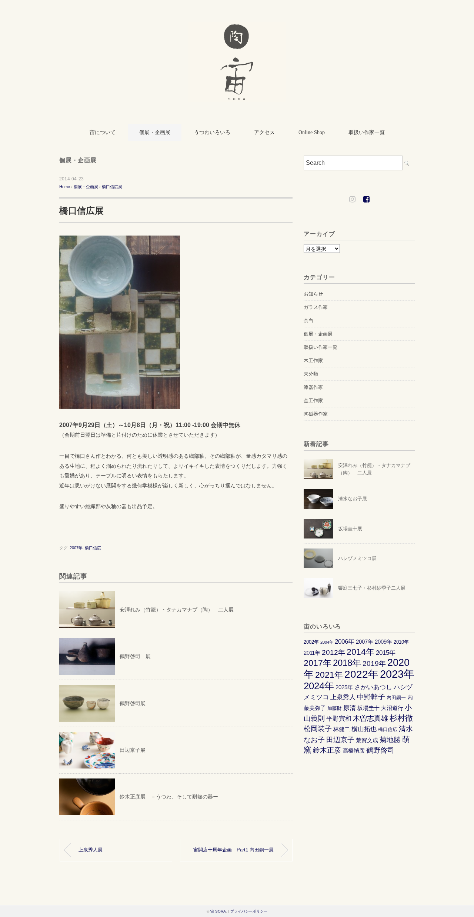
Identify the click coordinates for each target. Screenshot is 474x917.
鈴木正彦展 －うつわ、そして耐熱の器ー (169, 797)
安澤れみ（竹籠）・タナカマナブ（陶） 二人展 (177, 610)
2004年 (326, 642)
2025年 (344, 687)
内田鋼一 (396, 697)
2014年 (360, 652)
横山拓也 (364, 729)
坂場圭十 (368, 708)
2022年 (361, 674)
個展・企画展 (154, 132)
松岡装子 (318, 729)
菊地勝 (390, 740)
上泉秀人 (343, 697)
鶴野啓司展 (133, 703)
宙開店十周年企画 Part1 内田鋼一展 (233, 850)
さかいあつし (373, 687)
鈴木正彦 (327, 750)
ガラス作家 (316, 307)
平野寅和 (338, 718)
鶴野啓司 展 (135, 656)
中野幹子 (371, 697)
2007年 (76, 548)
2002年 (311, 642)
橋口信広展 (112, 186)
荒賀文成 (367, 740)
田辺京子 (340, 740)
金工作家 (313, 400)
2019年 (374, 663)
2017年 (317, 663)
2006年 (344, 641)
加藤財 (334, 708)
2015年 (385, 652)
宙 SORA (218, 911)
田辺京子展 (133, 750)
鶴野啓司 (380, 750)
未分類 (311, 374)
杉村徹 (401, 718)
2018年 (347, 663)
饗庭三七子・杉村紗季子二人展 (371, 588)
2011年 (312, 653)
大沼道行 (392, 708)
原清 (349, 707)
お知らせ (313, 294)
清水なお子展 (352, 498)
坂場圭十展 (350, 528)
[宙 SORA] (237, 27)
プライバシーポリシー (248, 911)
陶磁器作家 (316, 414)
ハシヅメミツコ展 (357, 558)
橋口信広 (93, 548)
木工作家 (313, 360)
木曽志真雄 (370, 718)
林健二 (341, 729)
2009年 (383, 641)
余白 (308, 320)
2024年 (319, 686)
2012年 (333, 652)
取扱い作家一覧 (366, 132)
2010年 (401, 642)
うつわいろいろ (212, 132)
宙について (103, 132)
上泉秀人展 (91, 850)
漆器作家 (313, 387)
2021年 (329, 675)
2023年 (397, 674)
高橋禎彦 (354, 750)
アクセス (264, 132)
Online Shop (311, 132)
